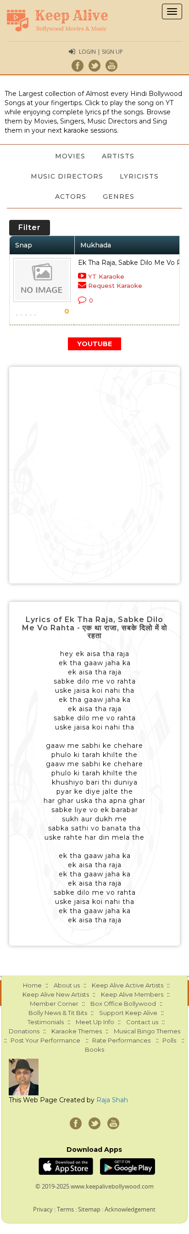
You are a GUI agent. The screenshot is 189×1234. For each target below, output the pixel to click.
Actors (70, 196)
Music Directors (67, 176)
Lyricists (139, 176)
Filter (29, 227)
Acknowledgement (130, 1209)
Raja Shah (112, 1100)
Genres (118, 196)
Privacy (43, 1209)
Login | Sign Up (101, 52)
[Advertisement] (94, 475)
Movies (70, 156)
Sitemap (89, 1209)
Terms (65, 1209)
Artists (118, 156)
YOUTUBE (94, 344)
